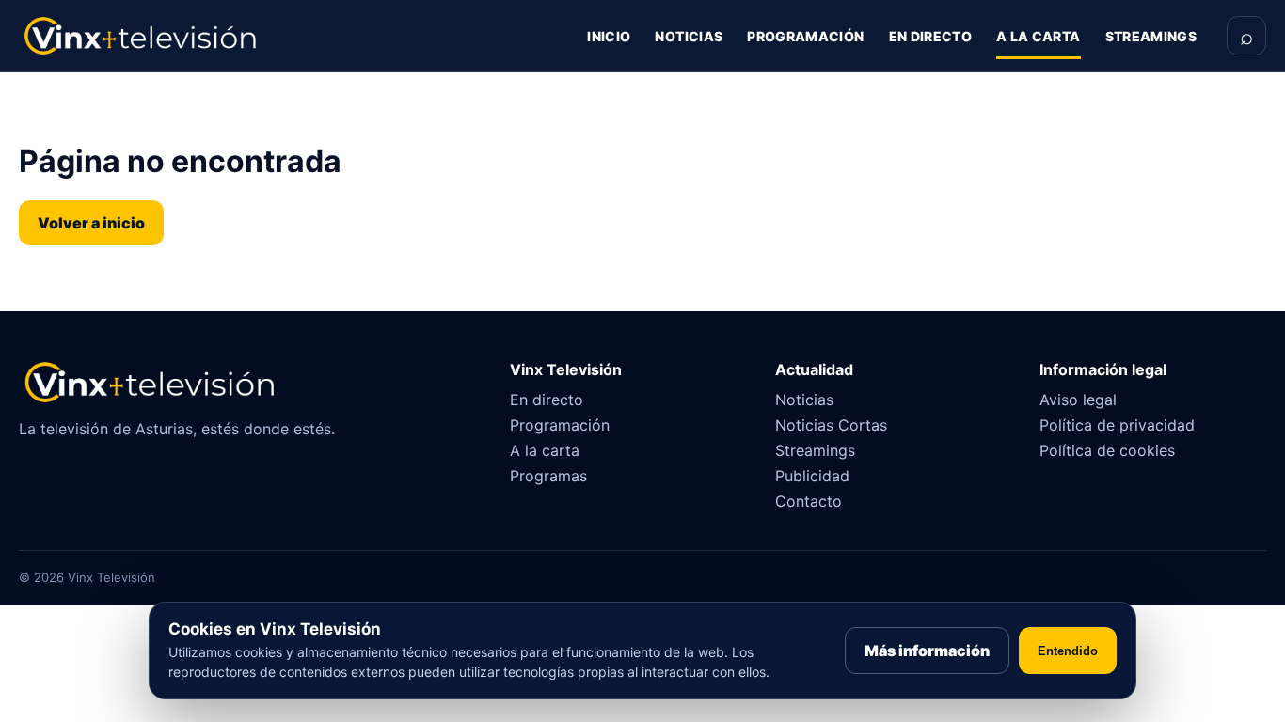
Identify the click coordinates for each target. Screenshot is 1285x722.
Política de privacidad (1117, 425)
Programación (805, 36)
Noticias (688, 36)
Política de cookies (1107, 450)
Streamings (1151, 36)
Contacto (808, 501)
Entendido (1068, 651)
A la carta (1038, 36)
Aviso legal (1078, 399)
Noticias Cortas (831, 425)
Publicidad (812, 475)
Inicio (608, 36)
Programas (548, 475)
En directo (931, 36)
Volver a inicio (91, 222)
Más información (927, 650)
